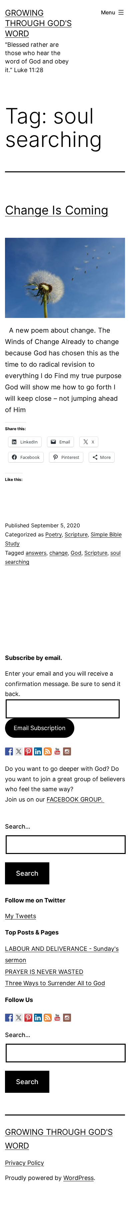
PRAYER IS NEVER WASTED (44, 971)
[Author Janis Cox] (9, 751)
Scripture (76, 534)
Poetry (53, 534)
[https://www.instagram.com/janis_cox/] (67, 751)
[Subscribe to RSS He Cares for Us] (48, 751)
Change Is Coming (56, 210)
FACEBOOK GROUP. (75, 799)
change (58, 552)
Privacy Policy (24, 1162)
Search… (17, 826)
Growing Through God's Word (38, 23)
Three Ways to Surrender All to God (55, 983)
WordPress (78, 1177)
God (76, 552)
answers (36, 552)
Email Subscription (40, 727)
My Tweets (20, 915)
